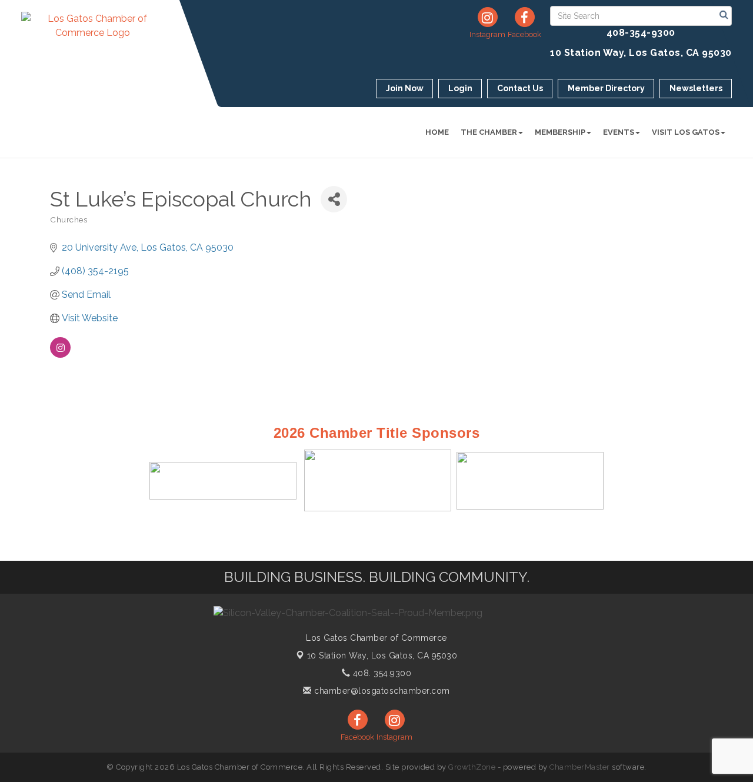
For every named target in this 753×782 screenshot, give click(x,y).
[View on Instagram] (60, 354)
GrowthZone (471, 767)
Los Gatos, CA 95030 (382, 655)
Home (437, 132)
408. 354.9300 (380, 673)
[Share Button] (334, 199)
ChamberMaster (579, 767)
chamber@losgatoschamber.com (381, 691)
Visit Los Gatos (685, 132)
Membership (560, 132)
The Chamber (489, 132)
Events (618, 132)
